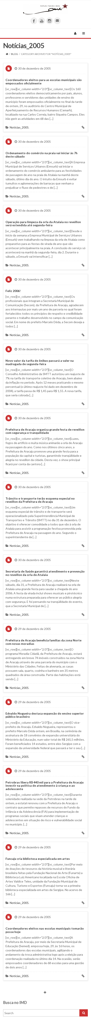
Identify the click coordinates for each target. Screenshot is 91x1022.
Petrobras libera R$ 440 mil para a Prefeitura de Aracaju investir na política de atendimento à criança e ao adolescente (45, 785)
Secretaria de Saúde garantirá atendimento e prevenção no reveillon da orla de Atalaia (45, 573)
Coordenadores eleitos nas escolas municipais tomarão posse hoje (45, 930)
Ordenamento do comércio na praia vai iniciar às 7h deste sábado (41, 154)
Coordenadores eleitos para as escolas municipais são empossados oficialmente (44, 81)
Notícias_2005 (19, 127)
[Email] (57, 20)
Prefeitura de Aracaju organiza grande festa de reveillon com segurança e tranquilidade (45, 431)
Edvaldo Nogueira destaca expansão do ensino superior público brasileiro (45, 715)
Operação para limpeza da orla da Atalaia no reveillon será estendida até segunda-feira (43, 223)
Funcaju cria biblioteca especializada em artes (38, 858)
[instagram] (49, 20)
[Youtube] (41, 20)
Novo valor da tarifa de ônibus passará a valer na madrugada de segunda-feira (40, 362)
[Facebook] (33, 20)
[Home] (7, 54)
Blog (14, 54)
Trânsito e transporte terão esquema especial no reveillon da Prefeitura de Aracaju (40, 500)
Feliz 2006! (13, 291)
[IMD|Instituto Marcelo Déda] (45, 9)
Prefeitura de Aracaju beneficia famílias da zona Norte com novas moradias (43, 641)
